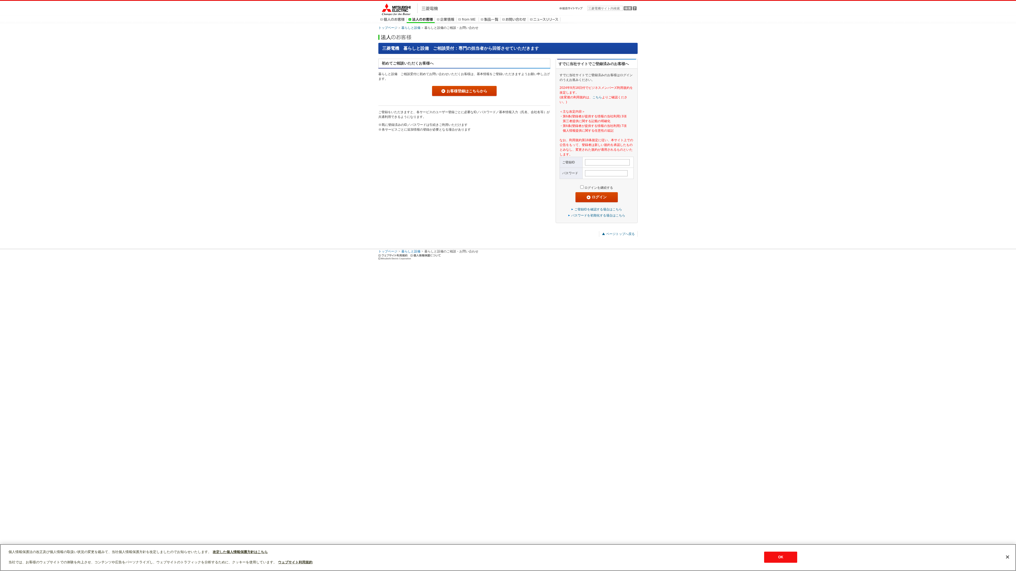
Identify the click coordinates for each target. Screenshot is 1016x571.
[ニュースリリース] (544, 19)
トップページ (387, 28)
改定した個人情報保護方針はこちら (240, 552)
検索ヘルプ (635, 8)
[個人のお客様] (392, 19)
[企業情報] (445, 19)
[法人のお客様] (421, 19)
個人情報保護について (425, 255)
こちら (597, 97)
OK (780, 557)
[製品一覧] (489, 19)
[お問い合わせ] (514, 19)
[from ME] (467, 19)
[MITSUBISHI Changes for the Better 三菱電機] (408, 8)
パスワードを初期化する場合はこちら (598, 215)
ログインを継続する (598, 188)
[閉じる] (1007, 557)
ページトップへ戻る (620, 234)
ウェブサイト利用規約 (392, 255)
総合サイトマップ (571, 8)
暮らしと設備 (410, 28)
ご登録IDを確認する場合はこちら (598, 209)
